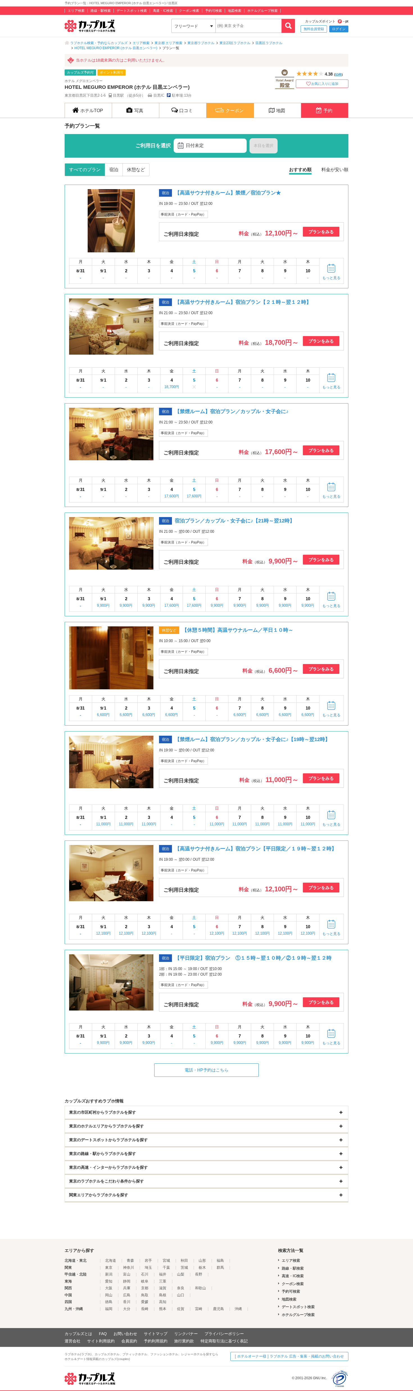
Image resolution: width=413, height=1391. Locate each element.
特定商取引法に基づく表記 (224, 1341)
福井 (162, 1274)
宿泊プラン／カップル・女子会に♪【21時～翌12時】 (235, 521)
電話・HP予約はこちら (206, 1070)
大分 (126, 1309)
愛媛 (144, 1302)
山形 (202, 1260)
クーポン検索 (189, 11)
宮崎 (198, 1309)
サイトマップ (155, 1333)
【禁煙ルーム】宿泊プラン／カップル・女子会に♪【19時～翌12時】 (252, 739)
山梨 (180, 1274)
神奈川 (128, 1267)
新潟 (108, 1274)
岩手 (148, 1260)
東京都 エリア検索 (168, 43)
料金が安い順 (334, 169)
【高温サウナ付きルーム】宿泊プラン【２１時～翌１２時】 (243, 302)
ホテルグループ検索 (262, 11)
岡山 (108, 1295)
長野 (198, 1274)
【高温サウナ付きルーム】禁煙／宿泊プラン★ (228, 193)
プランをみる (321, 231)
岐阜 (144, 1281)
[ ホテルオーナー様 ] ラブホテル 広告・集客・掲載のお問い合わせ (289, 1356)
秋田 (184, 1260)
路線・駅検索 (100, 11)
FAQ (103, 1333)
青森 (130, 1260)
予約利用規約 (155, 1341)
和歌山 (200, 1288)
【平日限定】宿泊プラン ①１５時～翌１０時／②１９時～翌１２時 (253, 958)
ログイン (339, 29)
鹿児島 (218, 1309)
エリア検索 (76, 11)
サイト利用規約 (101, 1341)
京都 (144, 1288)
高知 (162, 1302)
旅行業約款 (184, 1341)
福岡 (108, 1309)
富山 (126, 1274)
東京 (108, 1267)
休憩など (136, 169)
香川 (126, 1302)
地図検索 (234, 11)
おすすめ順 (300, 169)
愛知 (108, 1281)
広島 (126, 1295)
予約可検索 (213, 11)
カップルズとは (78, 1333)
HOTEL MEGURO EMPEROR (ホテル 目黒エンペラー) (115, 48)
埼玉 (148, 1267)
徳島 (108, 1302)
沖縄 (238, 1309)
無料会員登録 (314, 29)
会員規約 (129, 1341)
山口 (180, 1295)
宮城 (166, 1260)
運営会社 (72, 1341)
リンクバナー (186, 1333)
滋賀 (162, 1288)
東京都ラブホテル (200, 43)
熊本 (162, 1309)
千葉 (166, 1267)
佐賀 (180, 1309)
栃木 (202, 1267)
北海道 (110, 1260)
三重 (162, 1281)
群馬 (220, 1267)
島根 (162, 1295)
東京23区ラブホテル (234, 43)
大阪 (108, 1288)
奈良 (180, 1288)
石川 (144, 1274)
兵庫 (126, 1288)
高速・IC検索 (163, 11)
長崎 (144, 1309)
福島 (220, 1260)
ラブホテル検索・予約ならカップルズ (99, 43)
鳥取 (144, 1295)
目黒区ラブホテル (268, 43)
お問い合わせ (125, 1333)
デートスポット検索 (132, 11)
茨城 (184, 1267)
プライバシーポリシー (224, 1333)
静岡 (126, 1281)
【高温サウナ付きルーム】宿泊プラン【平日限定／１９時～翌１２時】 (256, 848)
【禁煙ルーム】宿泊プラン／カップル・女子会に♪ (232, 411)
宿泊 (113, 169)
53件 (338, 74)
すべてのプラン (85, 169)
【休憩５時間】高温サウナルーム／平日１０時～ (237, 630)
